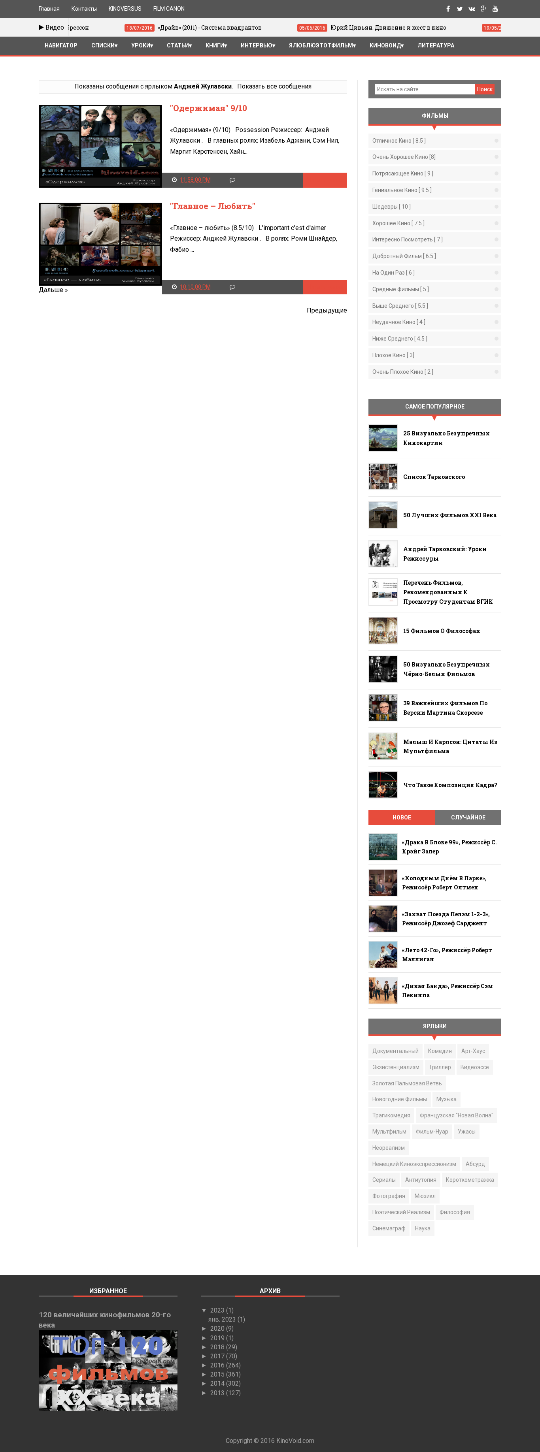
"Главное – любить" (212, 205)
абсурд (475, 1164)
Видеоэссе (475, 1067)
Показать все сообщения (274, 86)
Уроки (140, 45)
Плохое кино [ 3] (393, 355)
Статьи (178, 45)
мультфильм (389, 1131)
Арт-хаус (473, 1051)
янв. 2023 (223, 1319)
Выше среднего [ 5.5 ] (400, 306)
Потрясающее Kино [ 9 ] (402, 173)
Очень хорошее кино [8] (404, 157)
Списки (103, 45)
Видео (54, 27)
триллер (440, 1067)
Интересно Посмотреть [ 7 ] (407, 239)
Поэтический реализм (401, 1212)
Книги (215, 45)
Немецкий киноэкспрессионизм (414, 1164)
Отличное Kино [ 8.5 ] (399, 140)
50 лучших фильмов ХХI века (450, 515)
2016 (218, 1365)
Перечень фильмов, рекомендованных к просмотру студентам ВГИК (448, 592)
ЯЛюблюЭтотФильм (321, 45)
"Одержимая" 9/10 (208, 107)
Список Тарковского (434, 476)
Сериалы (384, 1180)
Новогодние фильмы (399, 1099)
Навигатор (61, 45)
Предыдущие (327, 310)
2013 (218, 1393)
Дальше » (53, 290)
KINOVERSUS (125, 9)
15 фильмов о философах (441, 631)
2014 (218, 1383)
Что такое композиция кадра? (450, 785)
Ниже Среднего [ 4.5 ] (399, 338)
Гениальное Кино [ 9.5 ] (402, 190)
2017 (218, 1356)
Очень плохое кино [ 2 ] (402, 372)
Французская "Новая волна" (456, 1115)
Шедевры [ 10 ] (391, 206)
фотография (388, 1196)
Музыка (446, 1099)
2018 (218, 1347)
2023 (218, 1310)
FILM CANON (169, 9)
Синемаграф (389, 1228)
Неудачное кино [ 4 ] (398, 322)
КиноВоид (385, 45)
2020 (218, 1328)
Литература (435, 45)
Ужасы (467, 1131)
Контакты (84, 9)
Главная (49, 9)
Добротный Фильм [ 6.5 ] (404, 256)
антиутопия (420, 1180)
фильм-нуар (432, 1131)
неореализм (388, 1148)
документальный (395, 1051)
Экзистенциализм (395, 1067)
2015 (218, 1374)
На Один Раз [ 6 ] (393, 272)
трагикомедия (391, 1115)
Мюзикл (425, 1196)
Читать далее (325, 180)
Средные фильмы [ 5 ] (400, 289)
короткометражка (470, 1180)
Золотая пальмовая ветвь (407, 1083)
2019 (218, 1338)
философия (455, 1212)
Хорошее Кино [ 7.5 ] (398, 223)
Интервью (256, 45)
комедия (440, 1051)
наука (422, 1228)
